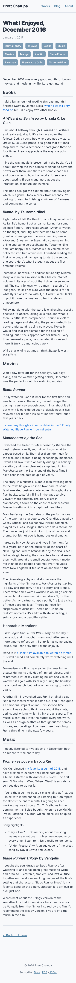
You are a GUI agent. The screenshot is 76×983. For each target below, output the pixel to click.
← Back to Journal (15, 935)
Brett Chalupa (15, 6)
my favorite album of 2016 (42, 768)
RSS (44, 972)
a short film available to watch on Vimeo (44, 653)
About (69, 6)
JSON (53, 972)
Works (45, 6)
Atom (37, 972)
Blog (57, 6)
